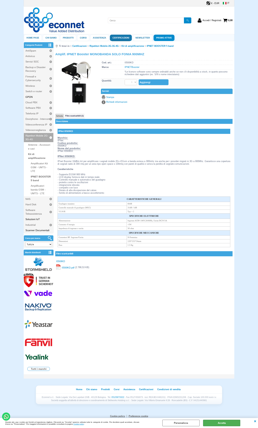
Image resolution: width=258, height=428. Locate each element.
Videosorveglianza (35, 130)
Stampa (110, 97)
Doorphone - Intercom (37, 119)
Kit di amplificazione (36, 156)
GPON (29, 97)
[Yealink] (39, 357)
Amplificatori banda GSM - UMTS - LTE (38, 189)
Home (79, 389)
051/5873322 (117, 397)
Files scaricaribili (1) (74, 116)
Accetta (222, 423)
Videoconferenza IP (36, 124)
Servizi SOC (32, 61)
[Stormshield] (39, 264)
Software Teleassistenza (33, 212)
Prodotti (68, 38)
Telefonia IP (31, 113)
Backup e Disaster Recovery (35, 69)
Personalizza (181, 423)
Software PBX (33, 107)
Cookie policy (78, 424)
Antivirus (30, 56)
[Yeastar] (39, 325)
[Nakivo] (39, 307)
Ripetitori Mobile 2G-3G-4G (36, 137)
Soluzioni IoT (32, 219)
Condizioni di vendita (169, 389)
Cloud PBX (31, 102)
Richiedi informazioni (116, 102)
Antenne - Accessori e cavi (39, 146)
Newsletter (142, 38)
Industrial (30, 224)
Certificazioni (121, 38)
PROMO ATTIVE (164, 38)
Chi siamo (51, 38)
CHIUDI (255, 421)
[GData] (39, 280)
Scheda (59, 116)
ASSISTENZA (99, 38)
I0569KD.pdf (68, 267)
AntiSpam (30, 50)
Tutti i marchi (39, 368)
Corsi (83, 38)
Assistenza (129, 389)
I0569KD (60, 261)
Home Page (33, 38)
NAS (27, 199)
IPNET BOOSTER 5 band (41, 178)
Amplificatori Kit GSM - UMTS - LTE (39, 167)
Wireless (30, 85)
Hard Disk (30, 204)
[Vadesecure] (39, 293)
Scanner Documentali (37, 230)
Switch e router (33, 91)
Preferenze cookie (138, 416)
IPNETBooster (132, 67)
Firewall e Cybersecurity (33, 78)
